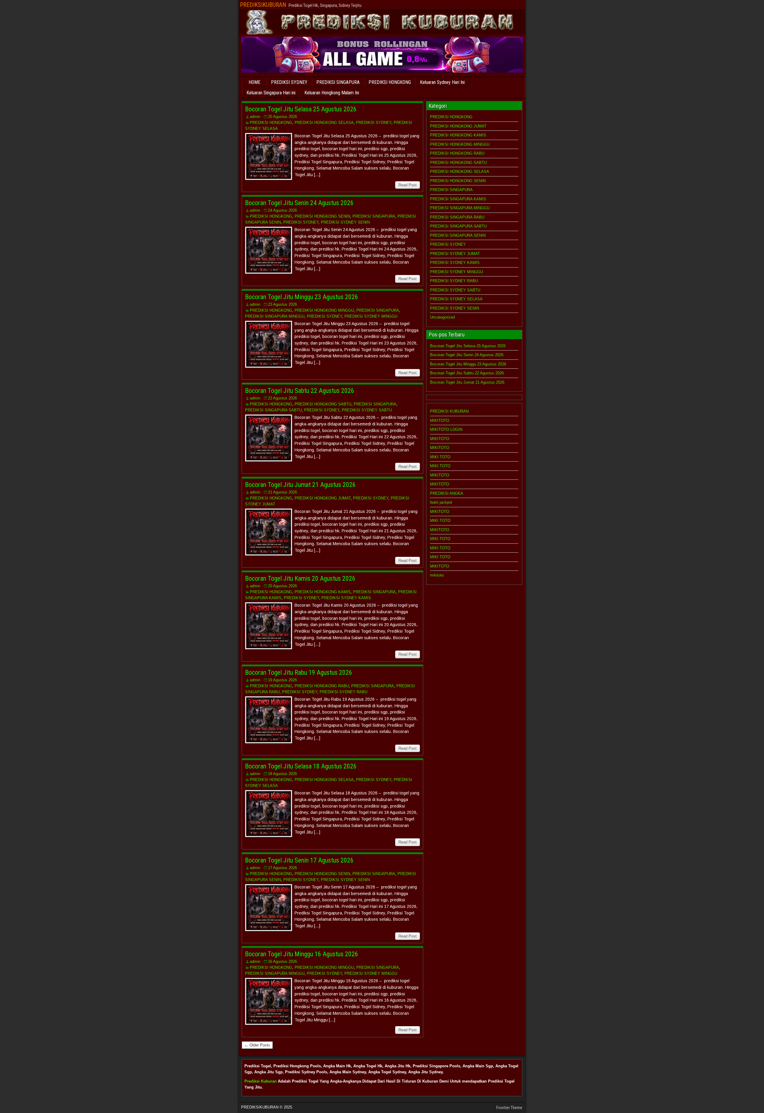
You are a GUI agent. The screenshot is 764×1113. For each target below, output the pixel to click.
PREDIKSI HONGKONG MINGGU (324, 310)
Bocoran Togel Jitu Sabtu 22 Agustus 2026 (299, 390)
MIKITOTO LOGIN (446, 429)
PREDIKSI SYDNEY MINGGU (370, 316)
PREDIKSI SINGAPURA (338, 82)
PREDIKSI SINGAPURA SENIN (458, 235)
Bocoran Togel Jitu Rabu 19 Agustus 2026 (298, 672)
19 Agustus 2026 (282, 680)
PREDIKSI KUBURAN (449, 411)
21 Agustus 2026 (282, 492)
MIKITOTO (439, 420)
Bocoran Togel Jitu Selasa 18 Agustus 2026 (301, 766)
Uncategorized (442, 317)
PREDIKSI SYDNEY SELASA (456, 299)
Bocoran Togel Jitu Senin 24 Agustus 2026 (299, 203)
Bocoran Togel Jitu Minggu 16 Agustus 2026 (301, 954)
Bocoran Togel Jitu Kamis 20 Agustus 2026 (300, 578)
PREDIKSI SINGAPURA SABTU (273, 410)
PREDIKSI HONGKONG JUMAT (323, 498)
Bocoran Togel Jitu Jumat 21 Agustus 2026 (300, 484)
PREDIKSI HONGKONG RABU (322, 686)
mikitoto (437, 575)
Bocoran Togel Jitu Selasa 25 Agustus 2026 (301, 109)
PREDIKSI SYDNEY (289, 82)
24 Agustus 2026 (282, 210)
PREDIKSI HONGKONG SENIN (322, 216)
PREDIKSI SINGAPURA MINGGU (274, 316)
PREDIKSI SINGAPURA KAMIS (458, 199)
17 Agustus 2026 (282, 868)
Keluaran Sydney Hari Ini (442, 82)
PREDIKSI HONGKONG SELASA (324, 122)
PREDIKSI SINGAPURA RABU (457, 217)
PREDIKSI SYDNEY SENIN (345, 222)
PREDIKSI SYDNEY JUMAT (455, 253)
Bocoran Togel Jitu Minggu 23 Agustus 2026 (301, 297)
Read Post (407, 185)
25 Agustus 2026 (282, 116)
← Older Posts (257, 1045)
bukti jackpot (441, 502)
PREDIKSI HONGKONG (390, 82)
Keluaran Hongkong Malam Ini (331, 93)
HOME (254, 82)
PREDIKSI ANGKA (446, 493)
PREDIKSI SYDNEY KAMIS (346, 598)
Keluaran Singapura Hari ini (271, 93)
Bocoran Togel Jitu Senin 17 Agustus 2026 (299, 860)
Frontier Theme (509, 1107)
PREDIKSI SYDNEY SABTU (367, 410)
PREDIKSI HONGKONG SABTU (323, 404)
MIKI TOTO (440, 457)
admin (255, 116)
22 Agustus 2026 (282, 398)
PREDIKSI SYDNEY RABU (343, 692)
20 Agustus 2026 (282, 586)
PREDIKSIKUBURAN (263, 4)
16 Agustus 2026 (282, 961)
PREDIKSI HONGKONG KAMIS (323, 592)
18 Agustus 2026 (282, 773)
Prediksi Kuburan (260, 1081)
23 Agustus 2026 (282, 304)
